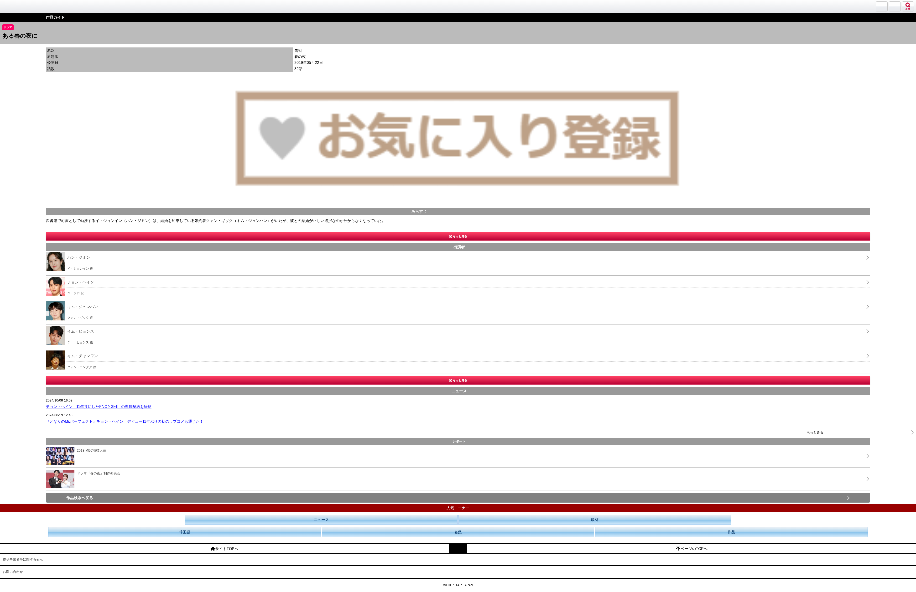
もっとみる (815, 432)
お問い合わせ (13, 572)
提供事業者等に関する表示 (23, 559)
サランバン (881, 6)
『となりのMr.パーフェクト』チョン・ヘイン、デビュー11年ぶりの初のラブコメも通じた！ (124, 421)
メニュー (894, 6)
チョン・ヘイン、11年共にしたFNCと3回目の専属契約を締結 (98, 407)
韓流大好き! (16, 6)
